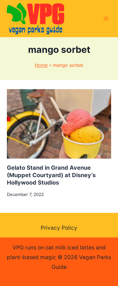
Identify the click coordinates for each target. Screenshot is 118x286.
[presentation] (59, 124)
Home (41, 65)
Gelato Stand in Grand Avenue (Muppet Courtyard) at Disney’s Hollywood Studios (51, 175)
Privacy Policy (59, 228)
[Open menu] (106, 18)
